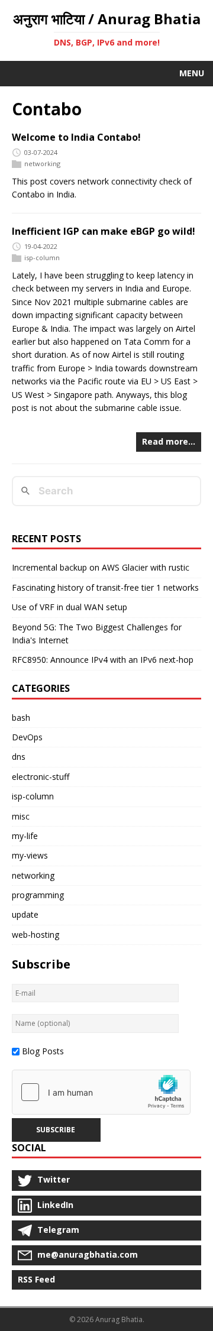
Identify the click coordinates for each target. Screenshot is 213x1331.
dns (18, 756)
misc (21, 816)
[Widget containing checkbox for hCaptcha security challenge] (101, 1092)
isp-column (42, 257)
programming (38, 895)
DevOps (27, 737)
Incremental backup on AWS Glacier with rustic (100, 567)
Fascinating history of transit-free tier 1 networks (105, 587)
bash (21, 717)
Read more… (168, 441)
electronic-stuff (40, 776)
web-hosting (35, 934)
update (25, 914)
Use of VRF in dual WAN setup (69, 607)
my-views (30, 855)
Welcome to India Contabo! (76, 137)
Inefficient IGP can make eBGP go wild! (103, 231)
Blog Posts (43, 1051)
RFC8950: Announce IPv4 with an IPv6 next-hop (102, 659)
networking (42, 163)
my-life (25, 835)
